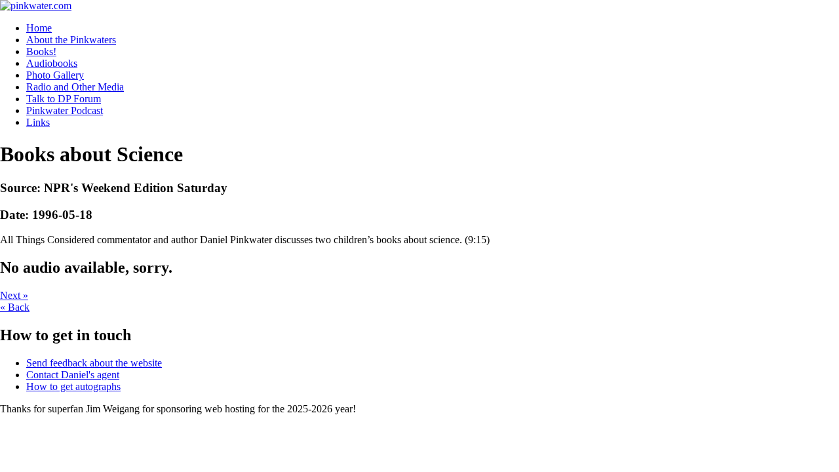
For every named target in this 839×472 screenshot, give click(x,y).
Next (14, 295)
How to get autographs (73, 386)
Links (38, 122)
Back (14, 307)
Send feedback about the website (94, 362)
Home (39, 27)
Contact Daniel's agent (72, 374)
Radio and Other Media (75, 86)
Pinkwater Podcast (64, 110)
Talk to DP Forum (63, 98)
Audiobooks (51, 63)
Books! (41, 51)
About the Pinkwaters (71, 39)
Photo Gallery (55, 75)
